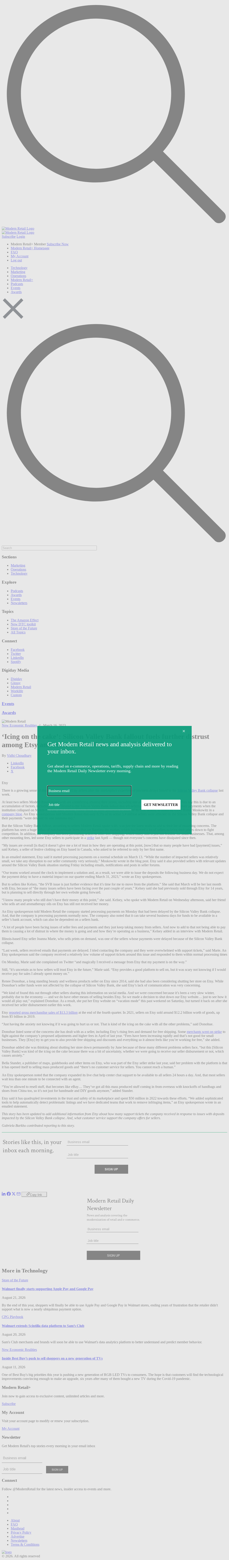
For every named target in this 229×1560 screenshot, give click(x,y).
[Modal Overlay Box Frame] (114, 780)
